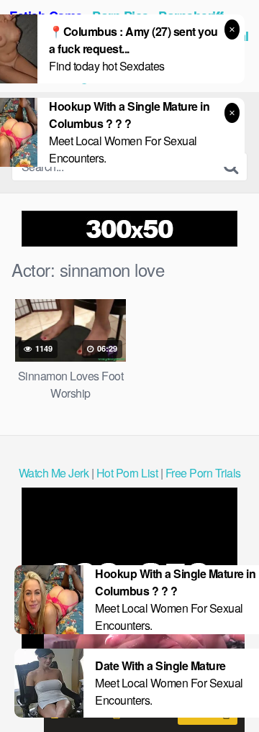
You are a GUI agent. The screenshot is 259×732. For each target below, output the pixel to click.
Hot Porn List (127, 473)
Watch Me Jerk (54, 473)
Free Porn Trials (203, 473)
